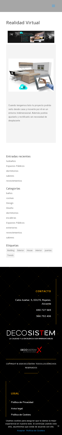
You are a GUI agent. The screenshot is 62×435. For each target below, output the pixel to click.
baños (9, 193)
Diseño (9, 207)
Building (10, 250)
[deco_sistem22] (31, 353)
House (30, 250)
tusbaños (11, 160)
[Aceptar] (58, 426)
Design (9, 202)
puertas (48, 250)
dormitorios (12, 170)
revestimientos (14, 180)
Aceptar (21, 430)
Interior (39, 250)
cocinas (10, 198)
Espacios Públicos (15, 165)
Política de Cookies (35, 430)
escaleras (11, 217)
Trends (10, 255)
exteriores (11, 227)
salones (10, 175)
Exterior (20, 250)
